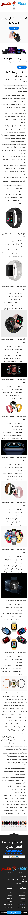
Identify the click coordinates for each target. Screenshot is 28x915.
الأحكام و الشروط (8, 907)
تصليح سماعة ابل (21, 907)
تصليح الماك (22, 898)
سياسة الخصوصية (8, 904)
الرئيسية (10, 892)
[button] (14, 8)
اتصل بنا (10, 901)
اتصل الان (13, 912)
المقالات (10, 895)
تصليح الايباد (22, 901)
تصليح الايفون (22, 895)
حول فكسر (9, 898)
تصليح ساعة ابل (21, 904)
